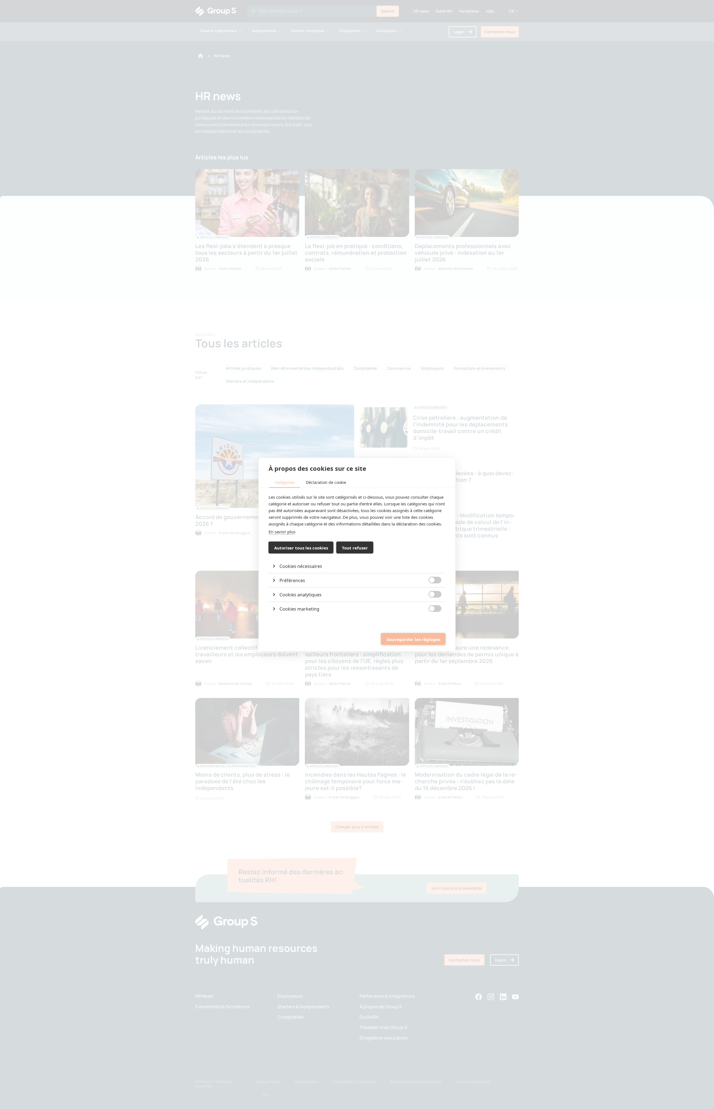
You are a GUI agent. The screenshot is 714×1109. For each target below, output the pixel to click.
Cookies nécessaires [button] (300, 566)
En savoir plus (282, 531)
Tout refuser (355, 547)
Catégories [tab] (285, 482)
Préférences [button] (292, 580)
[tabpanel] (357, 555)
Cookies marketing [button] (299, 609)
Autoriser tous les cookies (301, 547)
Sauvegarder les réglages (413, 639)
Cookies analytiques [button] (300, 595)
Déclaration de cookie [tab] (326, 482)
